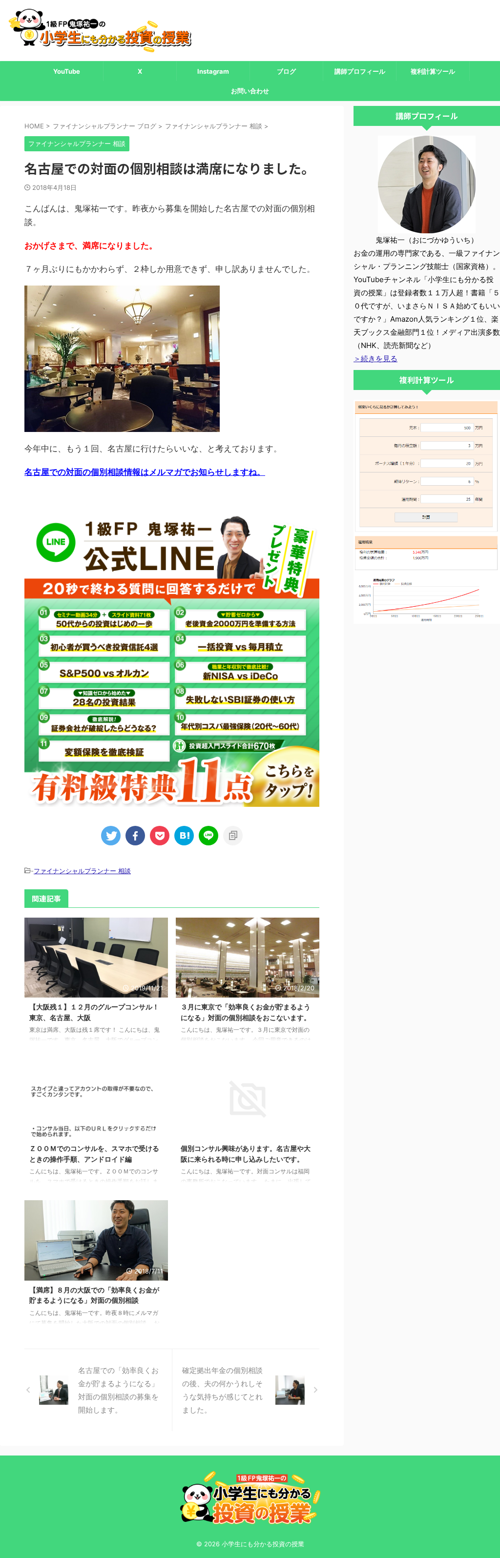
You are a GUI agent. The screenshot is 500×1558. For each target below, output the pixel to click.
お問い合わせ (250, 91)
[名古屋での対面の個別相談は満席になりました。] (184, 835)
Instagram (213, 71)
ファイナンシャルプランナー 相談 (82, 871)
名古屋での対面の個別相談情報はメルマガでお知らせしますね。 (144, 472)
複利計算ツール (433, 71)
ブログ (286, 71)
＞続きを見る (375, 358)
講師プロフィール (359, 71)
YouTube (66, 71)
